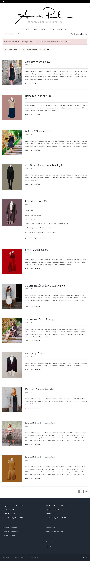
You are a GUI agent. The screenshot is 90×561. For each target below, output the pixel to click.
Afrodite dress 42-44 (37, 61)
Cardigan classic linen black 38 (43, 165)
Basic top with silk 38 (38, 95)
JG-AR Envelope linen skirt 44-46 (45, 285)
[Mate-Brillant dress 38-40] (12, 433)
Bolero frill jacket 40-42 (39, 131)
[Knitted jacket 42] (12, 365)
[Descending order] (23, 49)
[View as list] (48, 49)
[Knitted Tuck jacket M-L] (12, 399)
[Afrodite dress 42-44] (12, 72)
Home (4, 34)
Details (38, 83)
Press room (50, 527)
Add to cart (29, 83)
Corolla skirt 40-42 (36, 250)
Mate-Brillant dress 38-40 (40, 423)
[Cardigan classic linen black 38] (12, 177)
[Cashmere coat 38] (12, 212)
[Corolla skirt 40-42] (12, 261)
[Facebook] (47, 546)
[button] (65, 29)
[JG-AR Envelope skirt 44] (12, 330)
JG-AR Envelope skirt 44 (39, 319)
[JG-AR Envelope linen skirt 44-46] (12, 296)
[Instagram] (50, 546)
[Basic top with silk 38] (12, 107)
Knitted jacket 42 (35, 353)
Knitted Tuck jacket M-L (39, 389)
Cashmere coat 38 (36, 201)
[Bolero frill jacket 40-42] (12, 142)
